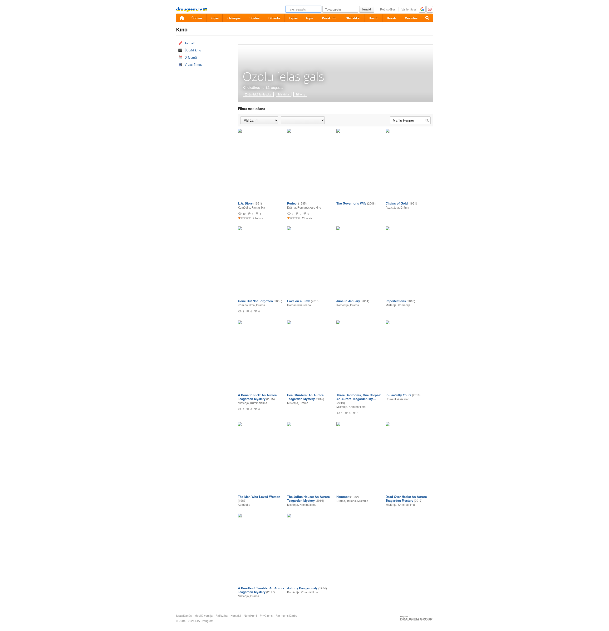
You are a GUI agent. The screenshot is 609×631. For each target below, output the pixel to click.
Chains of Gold (397, 203)
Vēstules (411, 18)
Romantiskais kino (309, 207)
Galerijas (234, 18)
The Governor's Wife (351, 203)
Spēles (255, 18)
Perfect (292, 203)
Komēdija (244, 207)
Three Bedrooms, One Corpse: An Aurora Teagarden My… (358, 397)
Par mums (282, 615)
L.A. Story (245, 203)
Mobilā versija (204, 615)
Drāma (291, 207)
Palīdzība (222, 615)
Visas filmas (194, 64)
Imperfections (396, 301)
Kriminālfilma (246, 305)
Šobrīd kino (193, 50)
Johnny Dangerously (302, 588)
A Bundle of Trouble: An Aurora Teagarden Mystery (261, 590)
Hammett (342, 496)
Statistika (352, 18)
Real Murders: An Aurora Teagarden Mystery (305, 397)
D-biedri (274, 18)
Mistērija (283, 94)
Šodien (197, 18)
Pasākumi (329, 18)
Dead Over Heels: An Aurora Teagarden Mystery (406, 498)
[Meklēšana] (427, 18)
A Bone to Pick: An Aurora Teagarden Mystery (257, 397)
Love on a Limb (298, 301)
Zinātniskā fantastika (258, 94)
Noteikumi (250, 615)
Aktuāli (190, 43)
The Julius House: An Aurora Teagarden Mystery (308, 498)
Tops (309, 18)
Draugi (373, 18)
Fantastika (258, 207)
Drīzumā (191, 57)
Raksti (391, 18)
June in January (348, 301)
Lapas (293, 18)
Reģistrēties (388, 9)
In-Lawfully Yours (398, 395)
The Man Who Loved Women (259, 496)
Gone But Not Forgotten (255, 301)
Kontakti (236, 615)
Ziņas (215, 18)
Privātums (266, 615)
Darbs (293, 615)
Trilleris (300, 94)
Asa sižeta (392, 207)
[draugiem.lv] (181, 18)
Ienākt (366, 9)
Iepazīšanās (184, 615)
